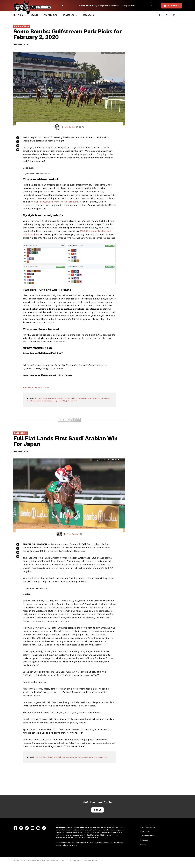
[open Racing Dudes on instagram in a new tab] (27, 828)
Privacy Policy (75, 860)
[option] (107, 5)
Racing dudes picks (47, 401)
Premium (34, 15)
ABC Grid (38, 398)
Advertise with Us (147, 836)
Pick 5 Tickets (32, 401)
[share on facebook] (17, 138)
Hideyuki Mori (47, 757)
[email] (83, 127)
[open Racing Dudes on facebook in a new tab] (15, 828)
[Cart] (174, 15)
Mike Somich (70, 127)
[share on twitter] (17, 142)
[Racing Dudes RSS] (44, 828)
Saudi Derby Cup (90, 757)
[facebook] (80, 127)
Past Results (50, 15)
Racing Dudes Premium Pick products (58, 201)
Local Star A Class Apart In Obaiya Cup (69, 782)
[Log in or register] (167, 15)
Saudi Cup (78, 757)
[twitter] (77, 127)
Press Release (72, 534)
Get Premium (173, 6)
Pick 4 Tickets (104, 398)
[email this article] (17, 150)
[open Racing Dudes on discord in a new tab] (38, 828)
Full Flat (38, 757)
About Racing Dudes (148, 827)
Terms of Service (90, 860)
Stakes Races (70, 15)
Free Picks (18, 15)
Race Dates (145, 832)
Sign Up (97, 810)
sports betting (61, 401)
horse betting (81, 398)
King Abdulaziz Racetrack (64, 757)
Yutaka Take (102, 757)
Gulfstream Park (49, 398)
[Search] (160, 15)
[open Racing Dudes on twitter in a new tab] (21, 828)
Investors (144, 840)
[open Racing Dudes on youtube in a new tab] (32, 828)
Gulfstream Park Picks (66, 398)
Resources (88, 15)
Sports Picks (73, 401)
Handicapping (21, 26)
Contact (143, 844)
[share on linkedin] (17, 146)
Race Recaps (20, 433)
